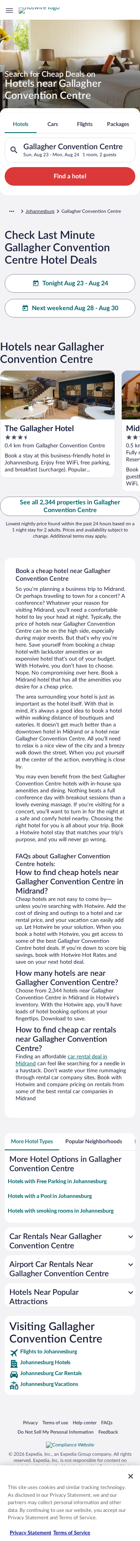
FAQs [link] (106, 1422)
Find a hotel (70, 176)
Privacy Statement (30, 1533)
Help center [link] (84, 1422)
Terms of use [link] (55, 1422)
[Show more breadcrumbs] (12, 211)
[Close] (130, 1476)
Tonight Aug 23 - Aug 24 (75, 283)
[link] (70, 1353)
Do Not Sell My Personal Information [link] (56, 1431)
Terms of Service (71, 1533)
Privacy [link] (30, 1422)
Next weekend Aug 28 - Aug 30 (75, 308)
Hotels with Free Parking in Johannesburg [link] (57, 1181)
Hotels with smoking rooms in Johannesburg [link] (61, 1211)
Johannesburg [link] (40, 211)
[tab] (21, 124)
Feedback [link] (108, 1431)
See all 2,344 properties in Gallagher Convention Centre (70, 506)
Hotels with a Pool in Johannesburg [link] (50, 1196)
